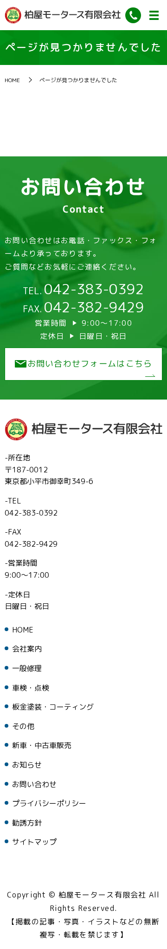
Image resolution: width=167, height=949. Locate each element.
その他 (23, 726)
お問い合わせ (34, 784)
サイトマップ (34, 842)
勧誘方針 (27, 823)
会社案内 (27, 649)
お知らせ (27, 765)
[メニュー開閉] (154, 15)
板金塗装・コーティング (53, 707)
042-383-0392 (94, 289)
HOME (12, 80)
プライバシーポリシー (49, 803)
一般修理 (27, 668)
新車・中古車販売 (41, 745)
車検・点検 (30, 688)
